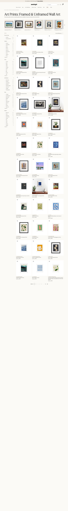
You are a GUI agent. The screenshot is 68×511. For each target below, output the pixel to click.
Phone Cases (40, 7)
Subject (5, 41)
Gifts (44, 7)
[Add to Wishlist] (17, 36)
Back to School (18, 7)
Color (5, 59)
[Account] (58, 5)
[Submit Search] (48, 5)
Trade (51, 7)
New (22, 7)
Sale (47, 7)
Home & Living (34, 7)
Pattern (5, 110)
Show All (6, 57)
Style (5, 92)
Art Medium (6, 77)
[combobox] (52, 5)
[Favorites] (60, 5)
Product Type (6, 35)
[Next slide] (64, 25)
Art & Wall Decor (27, 7)
